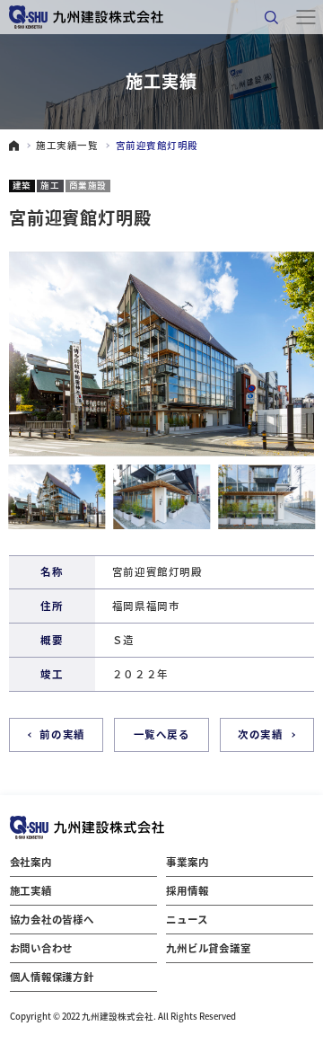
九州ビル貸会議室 (208, 948)
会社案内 (31, 861)
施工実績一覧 (67, 146)
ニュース (186, 919)
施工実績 (31, 890)
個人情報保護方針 (52, 976)
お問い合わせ (42, 948)
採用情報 (187, 890)
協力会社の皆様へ (52, 919)
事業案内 (187, 861)
